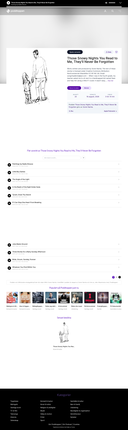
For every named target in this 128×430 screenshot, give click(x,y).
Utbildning (74, 408)
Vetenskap (14, 420)
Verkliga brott (15, 408)
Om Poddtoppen (54, 424)
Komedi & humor (46, 401)
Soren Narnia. (88, 107)
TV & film (13, 411)
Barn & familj (75, 404)
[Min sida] (105, 11)
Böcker (86, 88)
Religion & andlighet (47, 408)
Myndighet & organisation (80, 411)
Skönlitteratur (75, 414)
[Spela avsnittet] (9, 165)
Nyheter (73, 417)
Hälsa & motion (46, 414)
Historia (13, 417)
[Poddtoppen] (15, 11)
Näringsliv (14, 404)
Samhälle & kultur (77, 401)
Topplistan (14, 401)
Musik (42, 411)
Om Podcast (67, 424)
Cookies (76, 424)
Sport (42, 420)
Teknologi (14, 414)
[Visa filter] (84, 158)
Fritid (42, 417)
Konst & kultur (74, 88)
